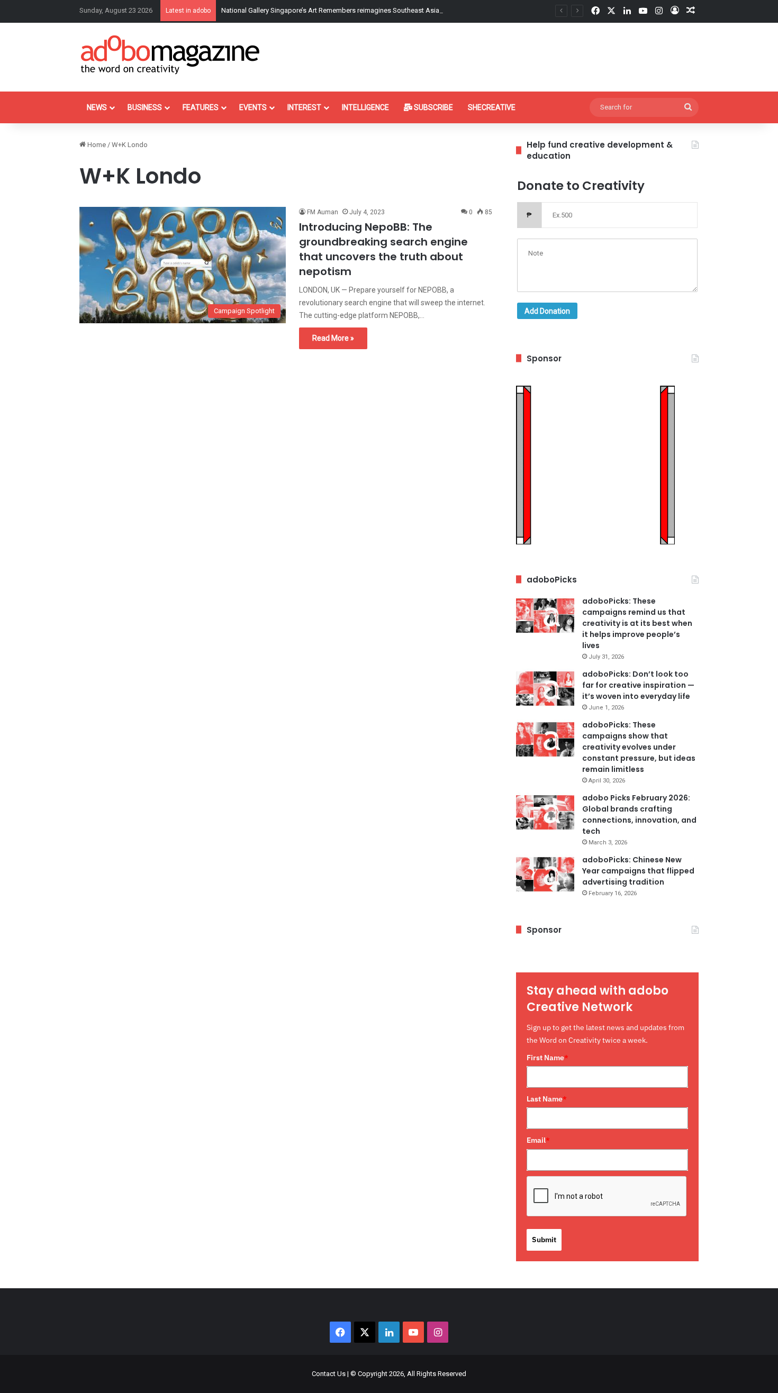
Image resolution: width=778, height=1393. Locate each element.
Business (145, 107)
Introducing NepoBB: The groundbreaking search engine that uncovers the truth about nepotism (383, 249)
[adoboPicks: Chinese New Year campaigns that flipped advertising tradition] (545, 874)
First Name (547, 1057)
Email (538, 1140)
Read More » (333, 338)
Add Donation (547, 311)
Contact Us (329, 1374)
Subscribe (432, 107)
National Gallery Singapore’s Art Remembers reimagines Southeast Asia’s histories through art (364, 10)
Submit (544, 1239)
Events (253, 107)
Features (201, 107)
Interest (304, 107)
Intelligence (365, 107)
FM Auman (322, 212)
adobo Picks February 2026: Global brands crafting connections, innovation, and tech (639, 814)
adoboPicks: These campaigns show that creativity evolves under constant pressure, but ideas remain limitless (638, 747)
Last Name (547, 1099)
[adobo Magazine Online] (170, 54)
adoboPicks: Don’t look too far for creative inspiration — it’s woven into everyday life (638, 685)
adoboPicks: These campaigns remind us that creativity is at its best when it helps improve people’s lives (637, 623)
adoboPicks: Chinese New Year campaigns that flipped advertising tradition (638, 870)
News (97, 107)
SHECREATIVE (491, 107)
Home (96, 145)
